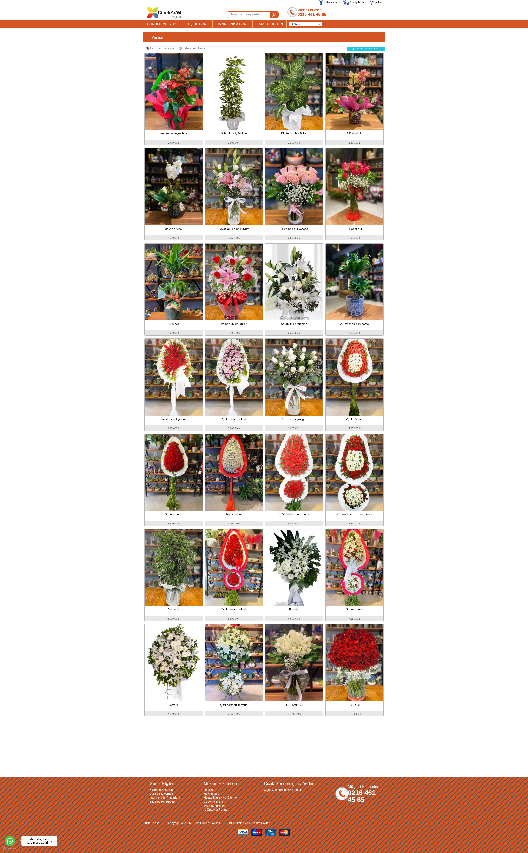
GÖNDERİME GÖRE (162, 24)
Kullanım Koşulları (161, 789)
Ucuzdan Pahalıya (162, 48)
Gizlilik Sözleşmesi (161, 793)
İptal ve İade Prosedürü (165, 797)
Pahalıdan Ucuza (194, 48)
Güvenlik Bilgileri (214, 801)
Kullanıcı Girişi (331, 2)
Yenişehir (159, 37)
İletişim (208, 789)
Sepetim (377, 2)
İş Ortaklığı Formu (215, 809)
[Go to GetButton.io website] (9, 848)
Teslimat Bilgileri (214, 805)
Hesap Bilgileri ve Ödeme (220, 797)
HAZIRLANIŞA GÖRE (232, 24)
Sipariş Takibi (356, 2)
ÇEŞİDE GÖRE (197, 24)
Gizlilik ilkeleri (235, 823)
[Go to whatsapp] (10, 841)
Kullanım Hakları (259, 823)
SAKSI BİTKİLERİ (269, 24)
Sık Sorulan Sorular (162, 801)
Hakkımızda (211, 793)
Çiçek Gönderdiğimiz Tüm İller (283, 789)
